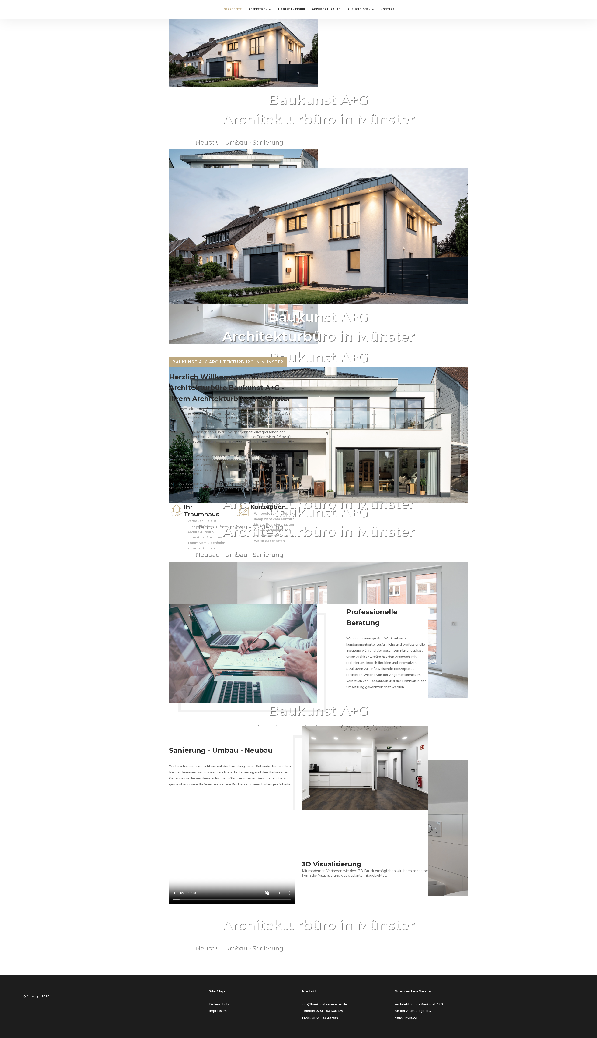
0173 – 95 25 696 (325, 1017)
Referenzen (258, 9)
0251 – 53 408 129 (329, 1011)
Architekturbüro (326, 9)
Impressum (218, 1011)
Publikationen (359, 9)
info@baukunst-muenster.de (324, 1004)
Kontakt (388, 9)
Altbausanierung (291, 9)
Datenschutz (219, 1004)
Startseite (233, 9)
